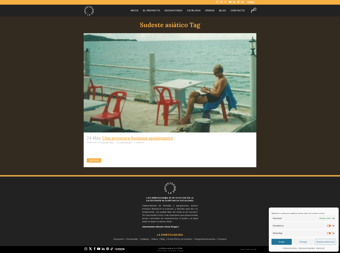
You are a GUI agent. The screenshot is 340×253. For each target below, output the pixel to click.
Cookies (180, 251)
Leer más (94, 160)
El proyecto (118, 239)
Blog (112, 142)
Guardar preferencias (325, 242)
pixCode (253, 249)
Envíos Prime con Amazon (179, 239)
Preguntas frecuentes (205, 239)
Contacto (222, 239)
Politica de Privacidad (306, 248)
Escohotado (132, 239)
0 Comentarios (124, 142)
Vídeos (155, 239)
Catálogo (145, 239)
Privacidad (172, 251)
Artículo (104, 142)
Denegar (303, 242)
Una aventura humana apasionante (137, 138)
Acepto (282, 242)
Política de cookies (290, 248)
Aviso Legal (320, 248)
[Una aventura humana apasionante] (170, 82)
